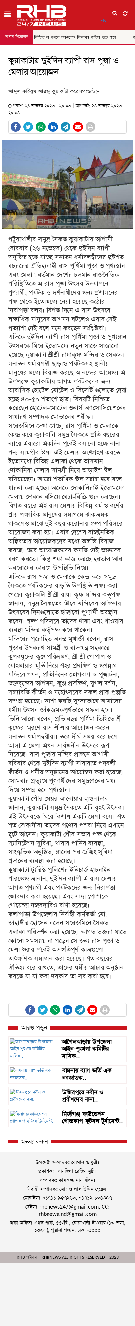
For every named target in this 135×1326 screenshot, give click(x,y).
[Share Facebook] (16, 127)
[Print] (90, 127)
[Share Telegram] (65, 127)
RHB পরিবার (27, 1257)
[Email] (78, 127)
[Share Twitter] (28, 127)
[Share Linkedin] (53, 127)
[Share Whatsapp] (41, 127)
